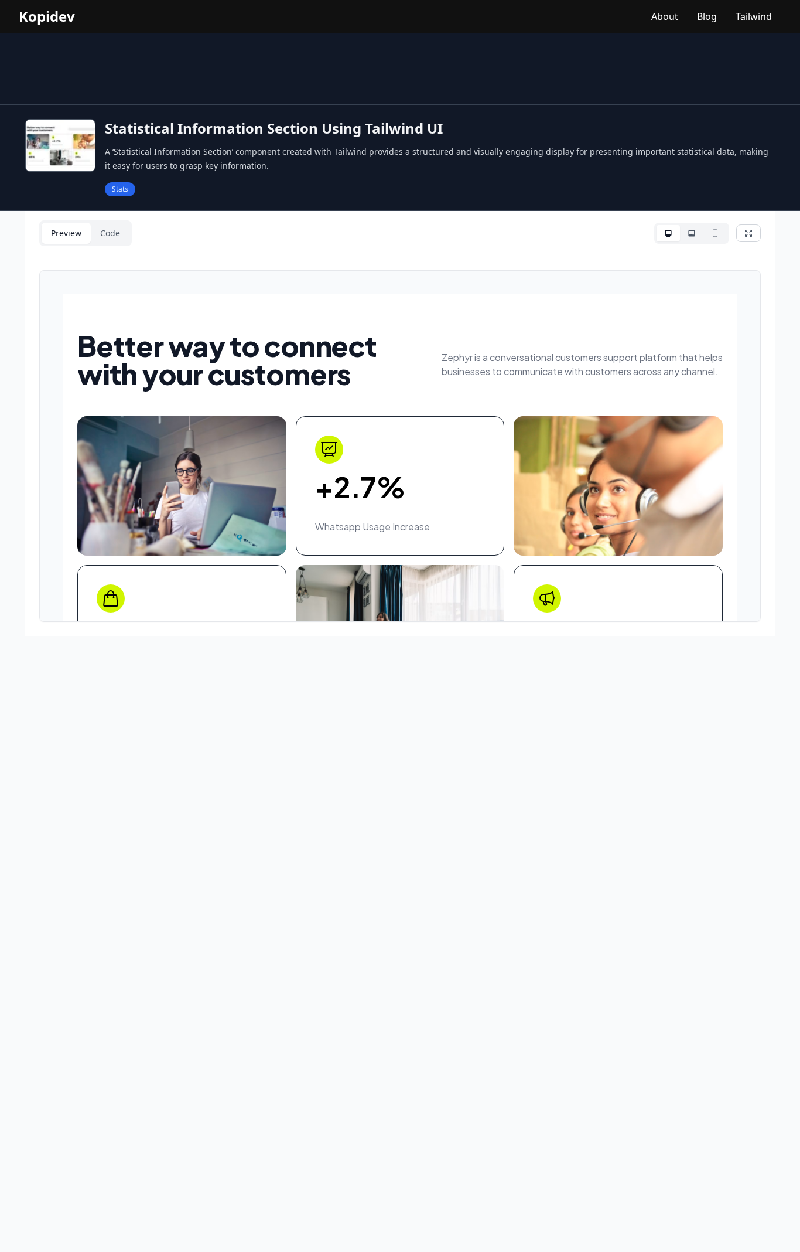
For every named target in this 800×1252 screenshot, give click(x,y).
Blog (707, 16)
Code (110, 233)
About (664, 16)
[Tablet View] (691, 233)
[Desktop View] (668, 233)
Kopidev (47, 16)
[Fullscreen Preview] (748, 233)
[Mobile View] (715, 233)
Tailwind (754, 16)
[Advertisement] (400, 68)
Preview (66, 233)
